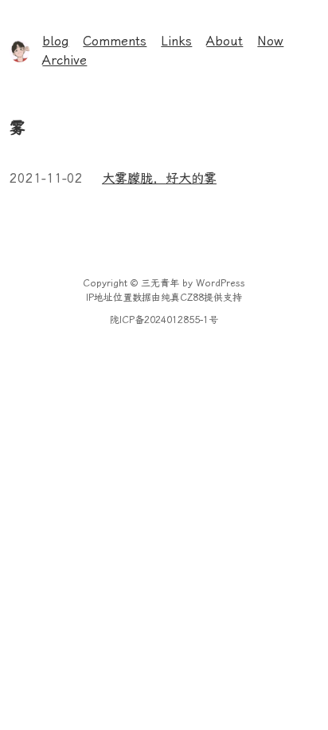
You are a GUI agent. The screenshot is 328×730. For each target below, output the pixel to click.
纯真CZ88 (182, 297)
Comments (114, 41)
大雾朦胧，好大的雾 (159, 178)
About (224, 41)
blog (55, 41)
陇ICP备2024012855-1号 (164, 320)
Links (176, 41)
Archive (64, 60)
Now (270, 41)
